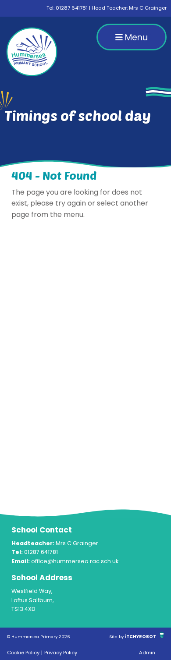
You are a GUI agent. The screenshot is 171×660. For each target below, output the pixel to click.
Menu (135, 37)
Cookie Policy (23, 652)
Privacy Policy (60, 652)
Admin (147, 652)
